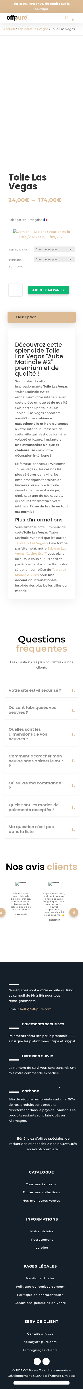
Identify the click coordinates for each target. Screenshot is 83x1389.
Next (73, 912)
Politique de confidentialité (40, 1295)
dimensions (18, 250)
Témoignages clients (40, 1350)
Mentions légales (40, 1278)
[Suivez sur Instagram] (37, 1361)
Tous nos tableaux (41, 1184)
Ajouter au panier (48, 290)
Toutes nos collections (41, 1192)
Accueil (9, 29)
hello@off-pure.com (36, 1009)
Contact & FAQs (40, 1333)
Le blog (42, 1247)
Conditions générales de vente (40, 1303)
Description (26, 317)
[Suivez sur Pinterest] (46, 1361)
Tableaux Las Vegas (33, 29)
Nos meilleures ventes (41, 1200)
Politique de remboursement (40, 1286)
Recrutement (42, 1239)
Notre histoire (42, 1231)
